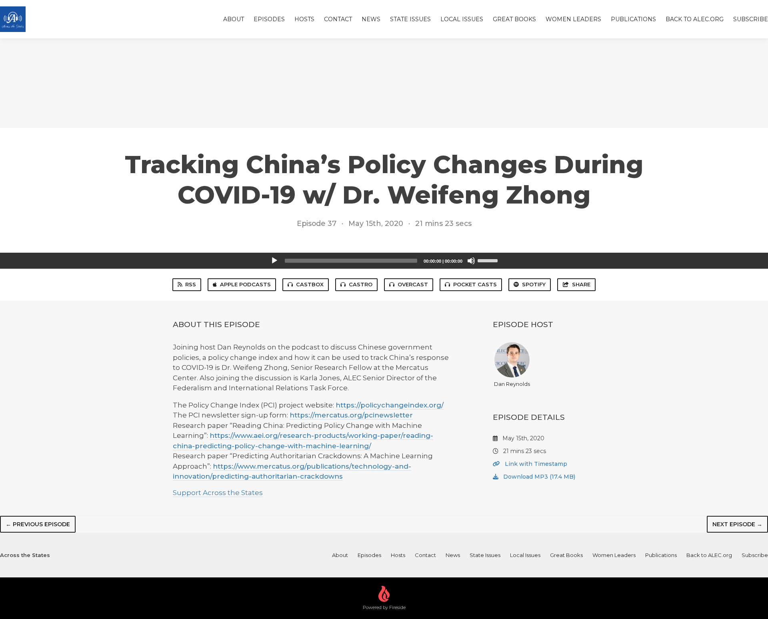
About (233, 19)
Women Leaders (573, 19)
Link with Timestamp (535, 463)
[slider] (489, 260)
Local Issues (461, 19)
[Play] (274, 261)
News (371, 19)
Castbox (310, 284)
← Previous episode (38, 524)
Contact (338, 19)
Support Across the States (218, 493)
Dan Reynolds (512, 384)
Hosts (304, 19)
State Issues (410, 19)
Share (581, 284)
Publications (633, 19)
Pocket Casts (475, 284)
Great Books (514, 19)
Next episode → (737, 524)
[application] (384, 261)
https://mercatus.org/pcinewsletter (351, 415)
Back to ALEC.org (695, 19)
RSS (190, 284)
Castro (360, 284)
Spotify (534, 284)
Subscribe (750, 19)
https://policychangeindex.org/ (390, 405)
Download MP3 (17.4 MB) (538, 476)
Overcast (413, 284)
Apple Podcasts (245, 284)
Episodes (269, 19)
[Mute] (471, 261)
